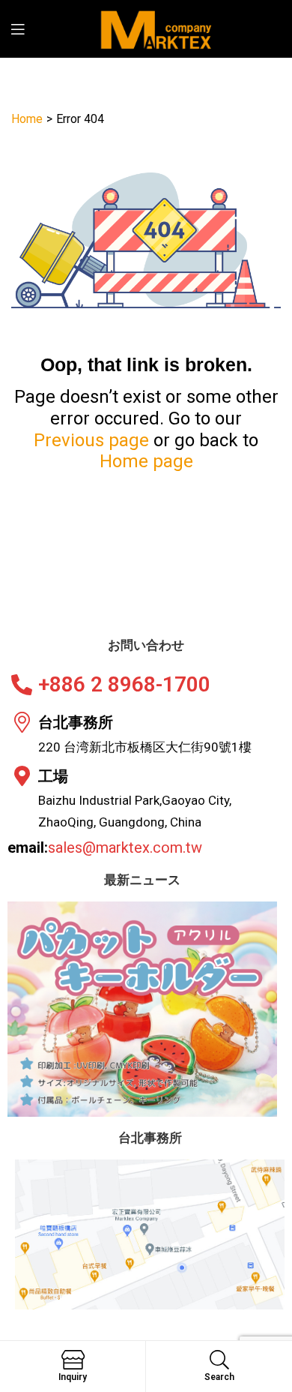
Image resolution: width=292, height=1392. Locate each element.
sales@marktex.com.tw (125, 847)
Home (27, 119)
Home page (146, 461)
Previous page (91, 440)
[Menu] (27, 28)
